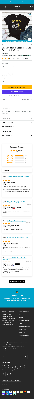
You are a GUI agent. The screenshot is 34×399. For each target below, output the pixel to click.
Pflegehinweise (6, 131)
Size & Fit (21, 323)
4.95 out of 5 (21, 150)
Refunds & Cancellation (25, 326)
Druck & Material (7, 135)
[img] (6, 180)
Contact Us (21, 317)
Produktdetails (6, 118)
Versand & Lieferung (8, 126)
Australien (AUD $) (7, 380)
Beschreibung (6, 108)
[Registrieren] (25, 356)
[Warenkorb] (31, 7)
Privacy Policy (22, 332)
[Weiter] (31, 44)
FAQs (20, 314)
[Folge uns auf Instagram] (7, 374)
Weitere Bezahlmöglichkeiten (17, 95)
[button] (5, 58)
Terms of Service (23, 329)
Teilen (3, 99)
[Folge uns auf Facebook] (3, 374)
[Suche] (5, 7)
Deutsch (17, 380)
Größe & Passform (7, 122)
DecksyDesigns (9, 385)
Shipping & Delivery (24, 320)
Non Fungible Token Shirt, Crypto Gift (16, 221)
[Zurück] (2, 44)
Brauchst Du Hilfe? (27, 99)
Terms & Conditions (24, 335)
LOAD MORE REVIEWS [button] (17, 281)
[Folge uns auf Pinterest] (11, 374)
